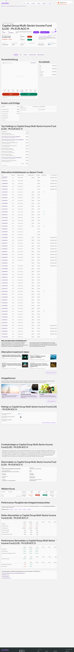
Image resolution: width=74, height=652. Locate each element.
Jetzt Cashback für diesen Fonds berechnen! (45, 36)
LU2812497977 (4, 243)
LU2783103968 (5, 265)
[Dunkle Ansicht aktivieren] (6, 0)
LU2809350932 (5, 245)
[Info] (55, 43)
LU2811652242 (4, 177)
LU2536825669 (5, 203)
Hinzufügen (36, 32)
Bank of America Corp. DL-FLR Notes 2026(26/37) (11, 136)
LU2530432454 (5, 308)
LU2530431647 (5, 334)
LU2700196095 (5, 234)
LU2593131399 (4, 291)
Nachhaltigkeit (41, 54)
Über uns (67, 651)
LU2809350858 (5, 254)
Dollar (46, 651)
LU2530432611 (4, 319)
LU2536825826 (5, 271)
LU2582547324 (4, 277)
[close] (72, 1)
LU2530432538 (5, 317)
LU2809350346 (5, 260)
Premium (39, 3)
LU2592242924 (4, 302)
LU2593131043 (4, 322)
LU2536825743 (4, 200)
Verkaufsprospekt (5, 576)
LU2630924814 (5, 231)
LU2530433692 (5, 282)
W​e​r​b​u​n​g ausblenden (38, 13)
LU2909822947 (5, 197)
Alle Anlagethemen (52, 401)
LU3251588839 (5, 223)
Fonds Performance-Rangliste (48, 506)
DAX (38, 651)
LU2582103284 (4, 186)
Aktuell (28, 3)
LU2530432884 (5, 336)
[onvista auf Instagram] (24, 651)
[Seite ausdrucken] (55, 29)
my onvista (33, 3)
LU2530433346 (5, 285)
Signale (53, 32)
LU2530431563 (5, 325)
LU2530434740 (5, 214)
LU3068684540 (5, 183)
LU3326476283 (5, 189)
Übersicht (16, 54)
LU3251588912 (4, 206)
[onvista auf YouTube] (22, 651)
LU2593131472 (4, 180)
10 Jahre (29, 509)
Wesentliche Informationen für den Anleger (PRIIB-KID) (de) (13, 573)
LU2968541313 (4, 328)
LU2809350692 (5, 237)
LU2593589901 (5, 305)
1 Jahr (16, 509)
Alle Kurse (25, 54)
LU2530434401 (5, 194)
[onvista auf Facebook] (19, 651)
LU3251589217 (4, 251)
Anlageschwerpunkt (32, 54)
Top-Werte (55, 651)
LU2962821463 (5, 257)
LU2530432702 (5, 311)
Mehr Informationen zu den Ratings (48, 422)
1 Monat (11, 509)
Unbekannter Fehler (63, 2)
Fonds (7, 6)
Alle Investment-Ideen (51, 372)
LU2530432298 (5, 297)
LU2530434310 (5, 209)
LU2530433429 (5, 280)
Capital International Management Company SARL (11, 468)
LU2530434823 (5, 274)
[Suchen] (50, 3)
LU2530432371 (4, 294)
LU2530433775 (5, 288)
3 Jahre (19, 509)
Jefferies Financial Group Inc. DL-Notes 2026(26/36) (11, 157)
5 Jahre (24, 509)
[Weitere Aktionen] (56, 495)
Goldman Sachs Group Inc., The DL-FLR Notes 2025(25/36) (13, 139)
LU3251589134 (4, 248)
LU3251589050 (4, 263)
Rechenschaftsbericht (6, 578)
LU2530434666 (5, 211)
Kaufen (29, 39)
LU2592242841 (4, 299)
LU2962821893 (5, 240)
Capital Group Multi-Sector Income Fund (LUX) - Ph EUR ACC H (17, 6)
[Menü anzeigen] (24, 3)
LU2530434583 (5, 192)
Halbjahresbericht (5, 574)
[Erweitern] (48, 32)
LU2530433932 (5, 220)
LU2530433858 (5, 217)
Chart (21, 54)
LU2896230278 (5, 331)
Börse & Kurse (3, 6)
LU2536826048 (5, 268)
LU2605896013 (5, 228)
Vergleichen (44, 32)
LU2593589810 (5, 314)
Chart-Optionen (33, 62)
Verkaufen (29, 36)
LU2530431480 (5, 226)
